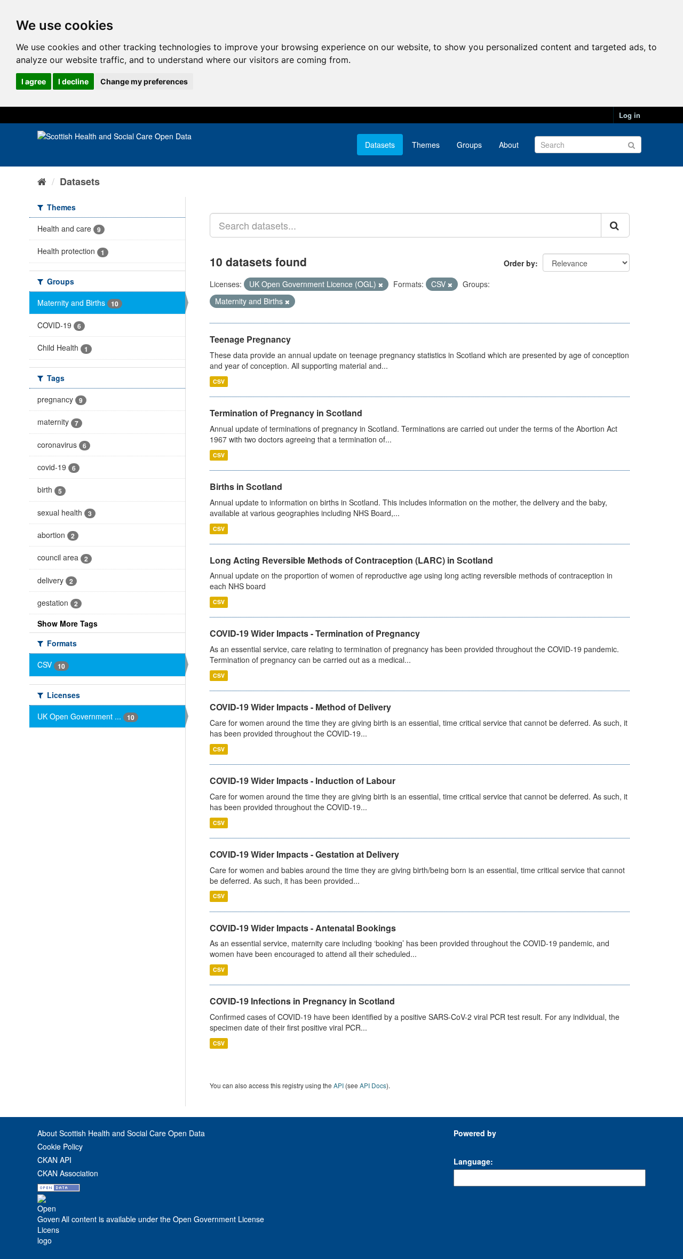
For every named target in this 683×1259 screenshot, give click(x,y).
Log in (629, 115)
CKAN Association (67, 1173)
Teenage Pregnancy (250, 339)
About (509, 144)
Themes (426, 144)
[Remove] (380, 284)
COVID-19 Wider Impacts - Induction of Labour (302, 780)
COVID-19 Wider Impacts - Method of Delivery (300, 707)
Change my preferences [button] (144, 81)
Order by (519, 263)
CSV (219, 381)
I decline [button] (73, 81)
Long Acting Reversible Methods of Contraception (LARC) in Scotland (351, 560)
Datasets (380, 144)
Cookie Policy (60, 1146)
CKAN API (54, 1159)
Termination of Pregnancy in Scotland (286, 413)
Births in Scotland (246, 486)
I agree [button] (33, 81)
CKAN (472, 1145)
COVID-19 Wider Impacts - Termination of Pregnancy (315, 633)
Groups (469, 144)
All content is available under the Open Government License (161, 1219)
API (338, 1085)
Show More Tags (67, 623)
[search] (615, 225)
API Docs (373, 1085)
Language (472, 1161)
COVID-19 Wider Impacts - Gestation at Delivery (304, 854)
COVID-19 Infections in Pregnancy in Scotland (302, 1001)
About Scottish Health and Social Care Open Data (121, 1133)
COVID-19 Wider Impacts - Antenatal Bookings (303, 928)
